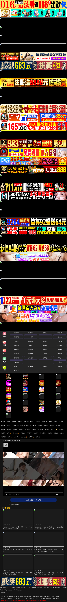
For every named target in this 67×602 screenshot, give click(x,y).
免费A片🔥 (17, 437)
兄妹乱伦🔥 (24, 437)
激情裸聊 (3, 433)
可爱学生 (45, 349)
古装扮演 (16, 349)
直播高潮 (22, 425)
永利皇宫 (47, 429)
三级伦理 (16, 337)
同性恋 (60, 362)
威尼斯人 (3, 421)
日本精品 (30, 337)
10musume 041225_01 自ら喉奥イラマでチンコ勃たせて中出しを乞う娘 (18, 527)
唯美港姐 (45, 341)
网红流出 (45, 345)
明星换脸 (30, 353)
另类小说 (16, 370)
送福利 (50, 421)
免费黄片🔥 (31, 437)
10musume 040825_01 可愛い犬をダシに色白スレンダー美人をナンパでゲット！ (49, 527)
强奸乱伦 (30, 333)
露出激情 (30, 358)
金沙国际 (36, 433)
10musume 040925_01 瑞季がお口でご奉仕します (18, 550)
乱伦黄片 (58, 425)
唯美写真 (45, 358)
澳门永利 (26, 421)
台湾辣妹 (16, 341)
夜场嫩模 (15, 429)
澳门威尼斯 (3, 437)
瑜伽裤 (45, 353)
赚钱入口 (38, 437)
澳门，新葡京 (43, 433)
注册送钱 (38, 421)
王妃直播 (52, 425)
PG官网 (8, 421)
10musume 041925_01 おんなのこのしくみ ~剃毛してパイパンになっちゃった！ (49, 573)
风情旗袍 (16, 353)
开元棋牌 (14, 421)
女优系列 (30, 349)
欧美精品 (45, 333)
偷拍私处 (3, 429)
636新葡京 (61, 429)
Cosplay (45, 337)
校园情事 (30, 366)
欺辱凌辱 (16, 345)
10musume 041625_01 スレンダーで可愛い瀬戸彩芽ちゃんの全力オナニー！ (18, 573)
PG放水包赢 (15, 425)
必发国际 (21, 429)
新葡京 (55, 421)
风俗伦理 (59, 366)
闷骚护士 (59, 353)
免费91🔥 (10, 437)
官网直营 (20, 421)
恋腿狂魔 (59, 349)
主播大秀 (46, 425)
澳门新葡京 (27, 429)
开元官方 (23, 433)
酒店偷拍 (40, 425)
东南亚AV (59, 341)
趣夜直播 (9, 429)
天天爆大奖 (29, 433)
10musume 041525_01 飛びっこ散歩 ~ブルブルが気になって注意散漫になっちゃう (49, 550)
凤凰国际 (9, 425)
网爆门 (60, 358)
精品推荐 (16, 333)
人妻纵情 (45, 366)
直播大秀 (62, 433)
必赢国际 (3, 425)
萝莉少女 (59, 333)
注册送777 (44, 421)
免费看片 (50, 433)
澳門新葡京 (41, 429)
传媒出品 (16, 362)
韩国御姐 (30, 341)
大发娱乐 (34, 429)
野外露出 (59, 345)
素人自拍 (59, 337)
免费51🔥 (9, 433)
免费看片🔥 (54, 429)
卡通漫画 (16, 358)
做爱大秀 (56, 433)
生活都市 (16, 366)
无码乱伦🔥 (16, 433)
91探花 (31, 345)
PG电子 (32, 421)
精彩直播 (28, 425)
